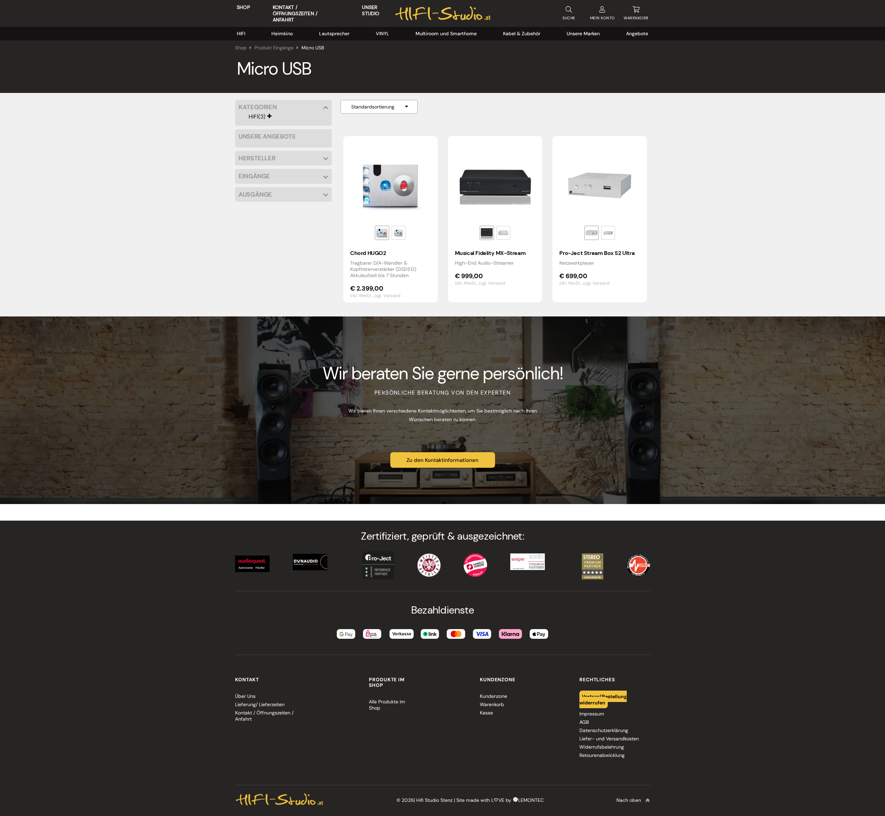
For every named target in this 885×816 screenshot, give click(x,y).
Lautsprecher (334, 33)
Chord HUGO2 (368, 253)
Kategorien (258, 107)
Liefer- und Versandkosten (609, 739)
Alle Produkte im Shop (387, 705)
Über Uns (245, 696)
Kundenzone (493, 696)
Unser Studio (370, 10)
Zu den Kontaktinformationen (442, 460)
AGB (584, 722)
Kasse (486, 713)
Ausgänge (255, 195)
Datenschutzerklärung (603, 730)
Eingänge (254, 176)
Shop (243, 7)
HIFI (241, 33)
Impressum (591, 714)
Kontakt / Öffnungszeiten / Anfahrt (295, 13)
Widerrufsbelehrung (601, 747)
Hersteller (257, 158)
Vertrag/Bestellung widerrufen (603, 699)
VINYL (382, 33)
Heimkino (282, 33)
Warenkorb (492, 704)
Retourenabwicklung (602, 755)
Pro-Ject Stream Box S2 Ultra (596, 253)
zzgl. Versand (387, 295)
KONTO (602, 18)
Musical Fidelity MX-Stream (490, 253)
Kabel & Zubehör (521, 33)
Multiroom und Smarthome (446, 33)
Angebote (637, 33)
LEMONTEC (531, 800)
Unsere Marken (583, 33)
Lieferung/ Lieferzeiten (260, 704)
